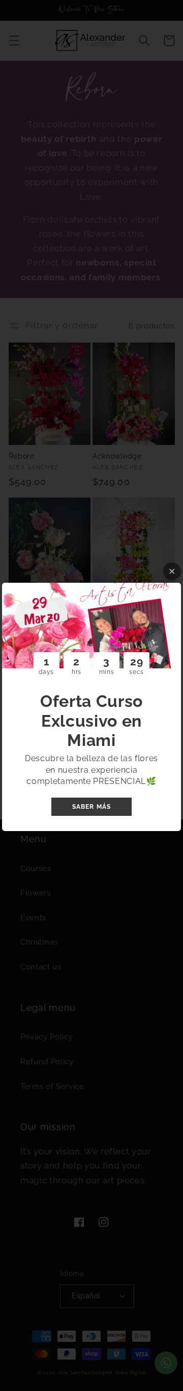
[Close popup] (172, 571)
